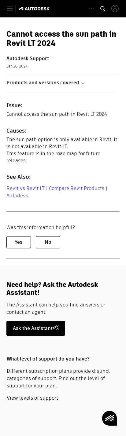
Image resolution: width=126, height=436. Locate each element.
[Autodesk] (35, 8)
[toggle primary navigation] (13, 9)
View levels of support (32, 397)
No (48, 242)
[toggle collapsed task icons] (91, 8)
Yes (18, 242)
